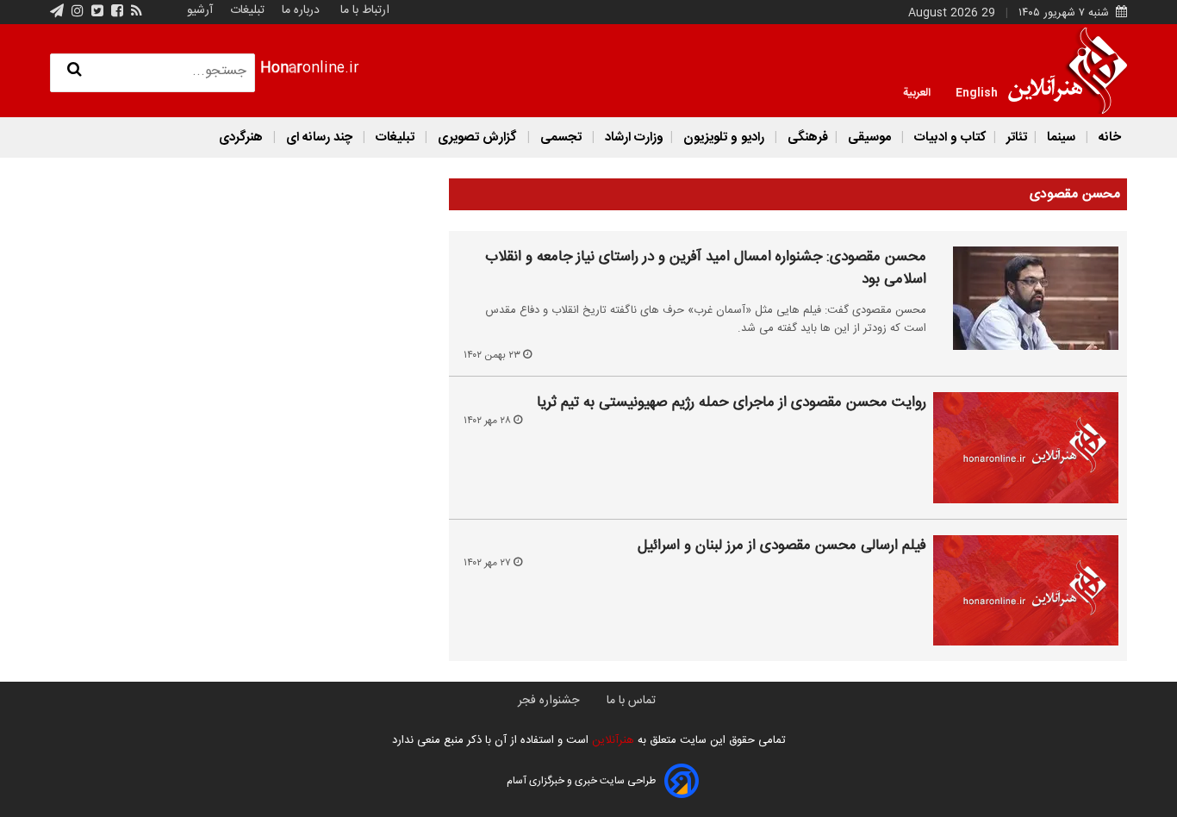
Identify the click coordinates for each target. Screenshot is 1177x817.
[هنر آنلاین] (1067, 71)
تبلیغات (246, 10)
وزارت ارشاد (632, 137)
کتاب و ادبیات (949, 137)
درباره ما (300, 10)
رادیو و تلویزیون (724, 137)
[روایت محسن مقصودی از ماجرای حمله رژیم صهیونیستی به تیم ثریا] (1025, 447)
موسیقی (869, 137)
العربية (917, 91)
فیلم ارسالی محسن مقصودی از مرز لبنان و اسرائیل (782, 546)
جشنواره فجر (548, 700)
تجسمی (561, 137)
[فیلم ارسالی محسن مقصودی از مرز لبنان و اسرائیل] (1025, 590)
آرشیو (200, 10)
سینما (1061, 137)
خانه (1108, 137)
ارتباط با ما (365, 10)
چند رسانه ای (319, 137)
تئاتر (1015, 137)
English (977, 91)
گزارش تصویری (477, 137)
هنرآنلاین (611, 740)
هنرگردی (240, 137)
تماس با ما (631, 700)
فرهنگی (806, 137)
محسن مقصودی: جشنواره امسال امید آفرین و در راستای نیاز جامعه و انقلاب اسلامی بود (705, 268)
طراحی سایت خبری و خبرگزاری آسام (581, 781)
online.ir (309, 68)
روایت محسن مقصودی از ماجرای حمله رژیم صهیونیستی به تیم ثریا (731, 403)
